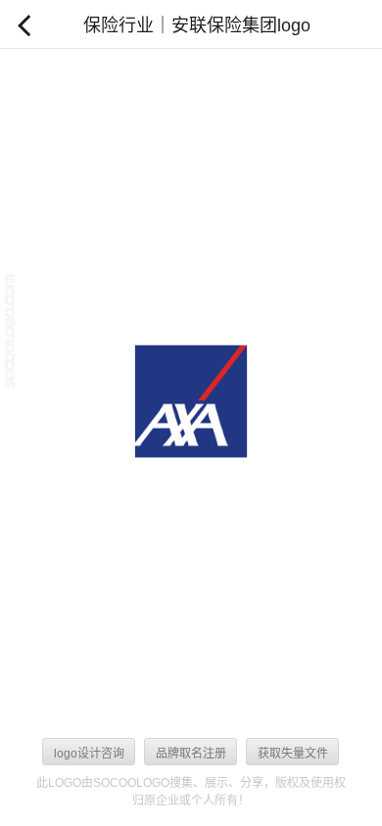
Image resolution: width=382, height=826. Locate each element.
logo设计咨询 (89, 753)
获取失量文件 (293, 753)
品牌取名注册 (191, 753)
